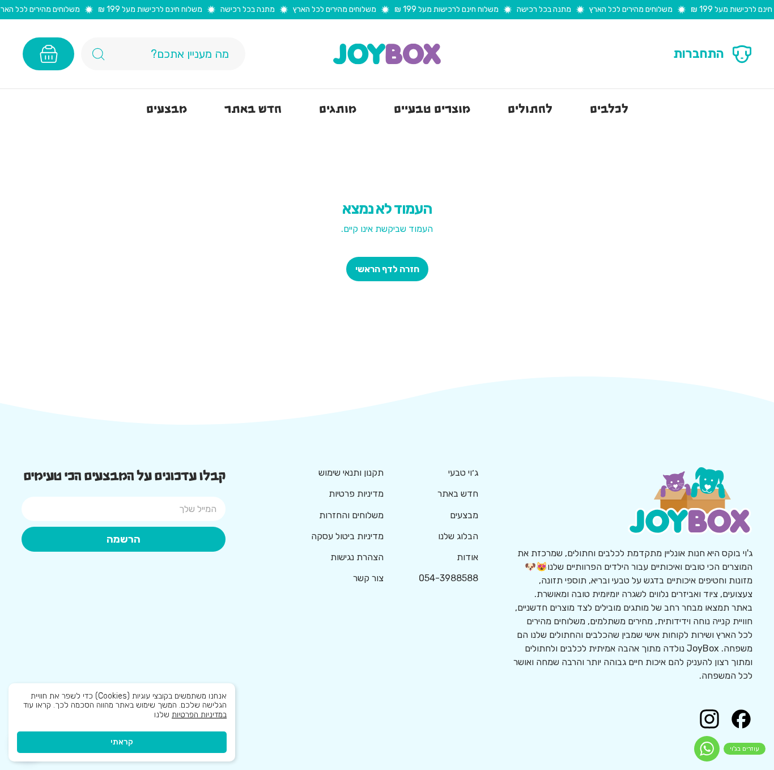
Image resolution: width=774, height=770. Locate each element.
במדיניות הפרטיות (199, 715)
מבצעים (464, 515)
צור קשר (368, 578)
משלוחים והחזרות (351, 515)
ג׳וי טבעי (463, 472)
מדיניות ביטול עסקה (347, 536)
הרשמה (124, 539)
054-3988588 (448, 578)
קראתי (121, 742)
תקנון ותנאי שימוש (351, 472)
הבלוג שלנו (458, 536)
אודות (467, 557)
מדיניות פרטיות (356, 493)
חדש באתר (457, 493)
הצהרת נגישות (357, 557)
